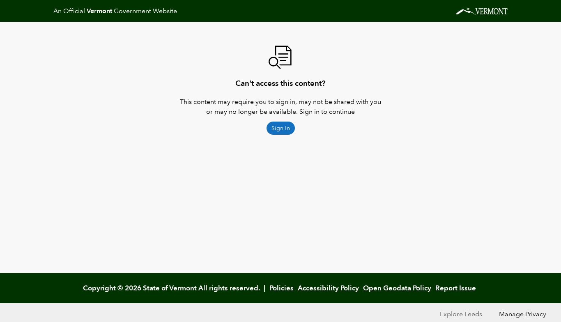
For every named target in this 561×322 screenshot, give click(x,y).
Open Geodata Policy (397, 288)
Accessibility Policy (328, 288)
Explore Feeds (461, 314)
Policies (281, 288)
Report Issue (455, 288)
